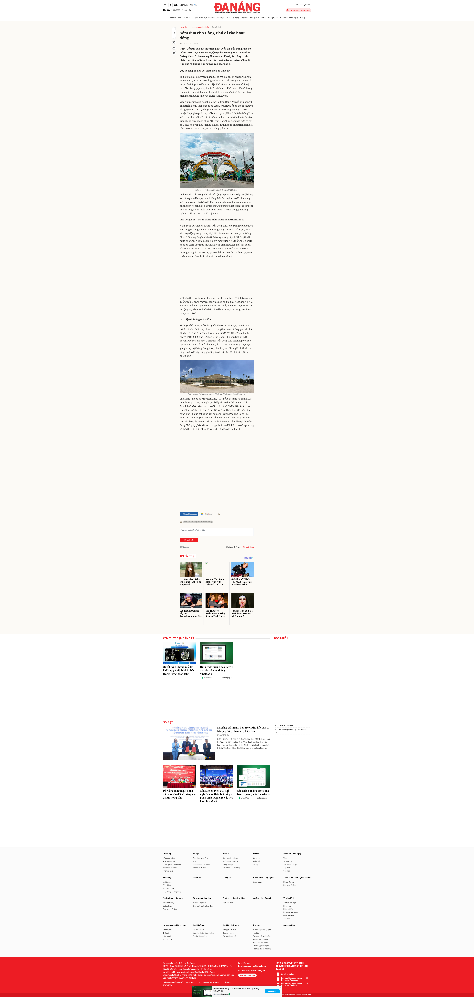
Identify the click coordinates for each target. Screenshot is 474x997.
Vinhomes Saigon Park (285, 729)
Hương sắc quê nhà (260, 939)
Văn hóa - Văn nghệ (217, 18)
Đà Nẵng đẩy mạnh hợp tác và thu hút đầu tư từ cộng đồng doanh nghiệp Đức (243, 729)
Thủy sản (166, 933)
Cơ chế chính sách (200, 936)
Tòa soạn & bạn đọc (202, 898)
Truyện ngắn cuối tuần (261, 936)
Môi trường (167, 882)
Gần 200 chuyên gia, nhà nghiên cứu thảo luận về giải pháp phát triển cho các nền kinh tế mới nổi (216, 796)
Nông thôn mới (168, 939)
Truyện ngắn (288, 861)
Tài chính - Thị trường (231, 868)
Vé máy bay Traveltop (285, 725)
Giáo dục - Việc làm (200, 858)
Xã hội (180, 18)
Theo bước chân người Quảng (292, 18)
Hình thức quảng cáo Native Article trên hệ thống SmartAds (216, 670)
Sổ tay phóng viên (230, 936)
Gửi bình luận (189, 540)
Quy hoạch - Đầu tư (230, 858)
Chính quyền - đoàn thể (172, 864)
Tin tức (256, 933)
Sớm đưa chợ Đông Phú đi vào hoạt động (198, 522)
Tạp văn (286, 868)
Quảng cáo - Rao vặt (262, 898)
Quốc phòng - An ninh (173, 898)
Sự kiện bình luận (231, 925)
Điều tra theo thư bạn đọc (203, 906)
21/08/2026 (171, 10)
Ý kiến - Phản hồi (199, 903)
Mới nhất (187, 10)
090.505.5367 (294, 10)
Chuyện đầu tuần (229, 930)
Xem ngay (272, 991)
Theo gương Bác (169, 861)
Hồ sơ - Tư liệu (288, 882)
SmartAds (224, 994)
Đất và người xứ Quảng (262, 930)
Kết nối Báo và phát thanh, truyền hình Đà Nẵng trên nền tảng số (292, 966)
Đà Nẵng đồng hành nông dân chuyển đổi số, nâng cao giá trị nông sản (179, 794)
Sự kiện (256, 864)
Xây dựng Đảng (169, 858)
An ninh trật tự (168, 903)
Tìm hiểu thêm (261, 798)
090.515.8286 (305, 10)
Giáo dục (203, 18)
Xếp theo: (229, 547)
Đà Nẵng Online (287, 974)
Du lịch (195, 18)
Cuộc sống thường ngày (172, 892)
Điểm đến (256, 861)
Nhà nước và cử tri (170, 868)
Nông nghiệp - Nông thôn (174, 925)
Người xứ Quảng (289, 885)
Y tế (228, 18)
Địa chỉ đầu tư (198, 930)
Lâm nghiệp (167, 936)
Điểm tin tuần (288, 915)
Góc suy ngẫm (228, 933)
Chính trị (172, 18)
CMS (291, 995)
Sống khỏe (167, 885)
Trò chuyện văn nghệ (261, 946)
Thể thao (244, 18)
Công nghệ (257, 882)
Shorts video (289, 925)
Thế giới (253, 18)
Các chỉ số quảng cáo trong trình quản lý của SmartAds (253, 792)
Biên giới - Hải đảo (170, 909)
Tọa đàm (286, 919)
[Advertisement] (217, 277)
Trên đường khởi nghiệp (262, 949)
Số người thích (248, 547)
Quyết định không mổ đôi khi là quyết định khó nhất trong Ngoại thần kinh (178, 670)
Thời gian (237, 547)
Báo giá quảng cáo (247, 975)
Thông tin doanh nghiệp (199, 27)
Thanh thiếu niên (199, 868)
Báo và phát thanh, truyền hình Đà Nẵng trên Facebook (294, 979)
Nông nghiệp (168, 930)
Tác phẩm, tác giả (290, 864)
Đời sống (235, 18)
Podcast (257, 925)
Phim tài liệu (288, 909)
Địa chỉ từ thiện (168, 888)
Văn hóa (286, 871)
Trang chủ (183, 27)
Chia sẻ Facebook (190, 514)
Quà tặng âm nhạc (260, 943)
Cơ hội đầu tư (199, 925)
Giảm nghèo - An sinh (201, 864)
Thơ (284, 858)
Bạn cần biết (216, 27)
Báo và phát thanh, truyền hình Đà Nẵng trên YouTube (294, 984)
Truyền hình (288, 898)
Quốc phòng (167, 906)
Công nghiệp (228, 864)
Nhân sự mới (168, 871)
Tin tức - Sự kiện (289, 903)
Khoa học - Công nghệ (268, 18)
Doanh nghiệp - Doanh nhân (203, 933)
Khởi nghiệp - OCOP (230, 861)
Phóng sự (287, 906)
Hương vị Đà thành (290, 912)
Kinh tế (187, 18)
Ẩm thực (256, 858)
